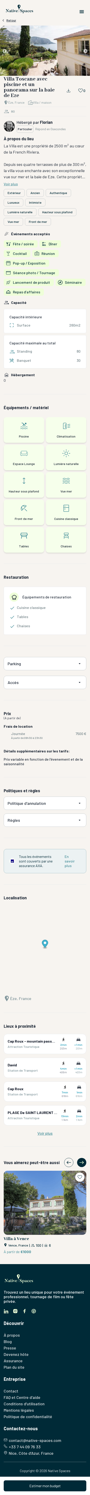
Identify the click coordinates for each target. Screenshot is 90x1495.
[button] (45, 51)
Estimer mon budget (45, 1486)
